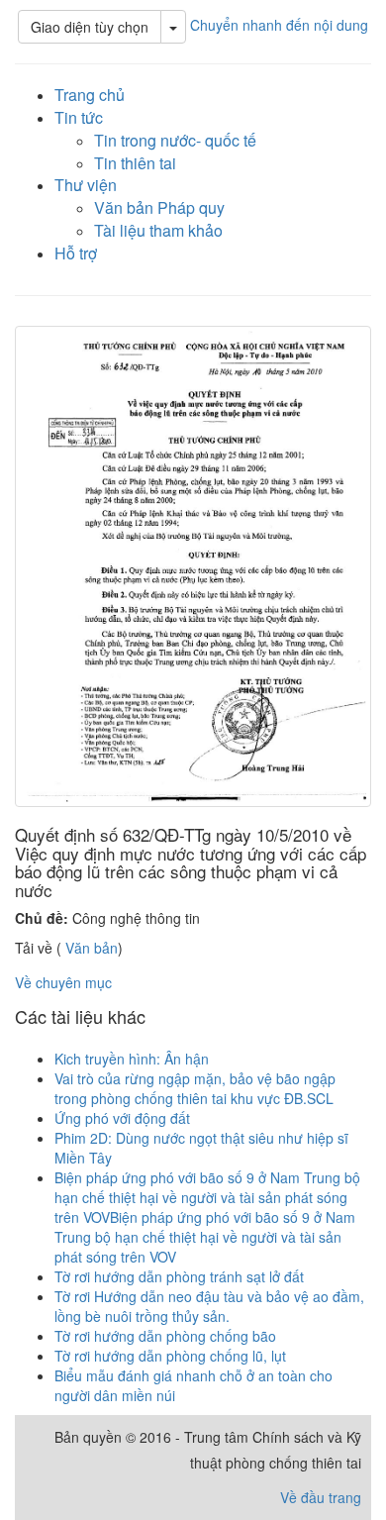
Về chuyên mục (63, 982)
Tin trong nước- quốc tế (175, 140)
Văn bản (89, 948)
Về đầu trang (320, 1497)
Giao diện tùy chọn (89, 27)
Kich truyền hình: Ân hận (131, 1058)
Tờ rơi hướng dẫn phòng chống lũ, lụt (170, 1356)
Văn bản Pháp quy (159, 207)
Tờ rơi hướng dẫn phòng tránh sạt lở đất (179, 1276)
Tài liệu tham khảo (158, 230)
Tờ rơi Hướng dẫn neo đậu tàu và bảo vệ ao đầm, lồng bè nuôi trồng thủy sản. (209, 1306)
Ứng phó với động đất (122, 1118)
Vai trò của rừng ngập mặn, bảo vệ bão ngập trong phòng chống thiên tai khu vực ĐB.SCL (195, 1088)
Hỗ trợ (75, 253)
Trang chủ (89, 94)
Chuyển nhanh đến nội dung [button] (279, 25)
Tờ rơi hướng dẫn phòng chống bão (165, 1336)
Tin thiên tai (135, 163)
